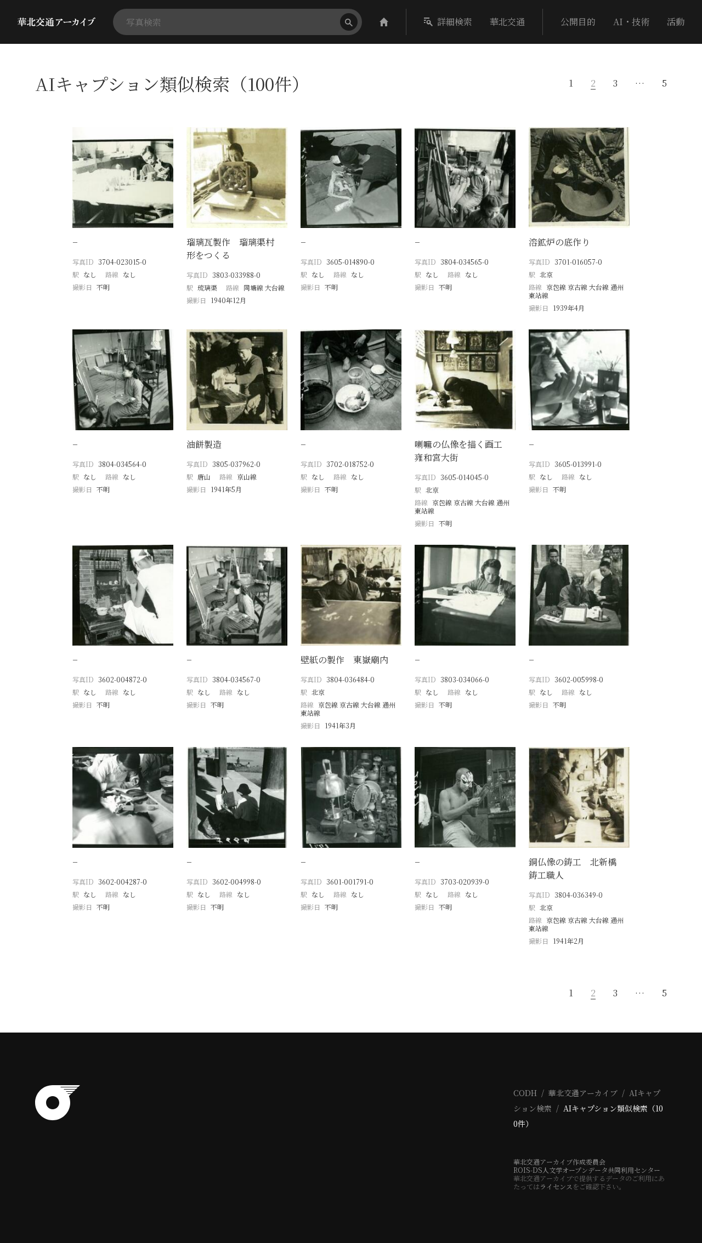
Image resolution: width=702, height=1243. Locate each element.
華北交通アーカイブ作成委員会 (559, 1161)
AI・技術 (631, 21)
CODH (525, 1092)
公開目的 (578, 21)
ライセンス (556, 1186)
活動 (675, 21)
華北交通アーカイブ (583, 1092)
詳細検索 (454, 21)
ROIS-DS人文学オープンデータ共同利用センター (586, 1169)
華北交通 (507, 21)
